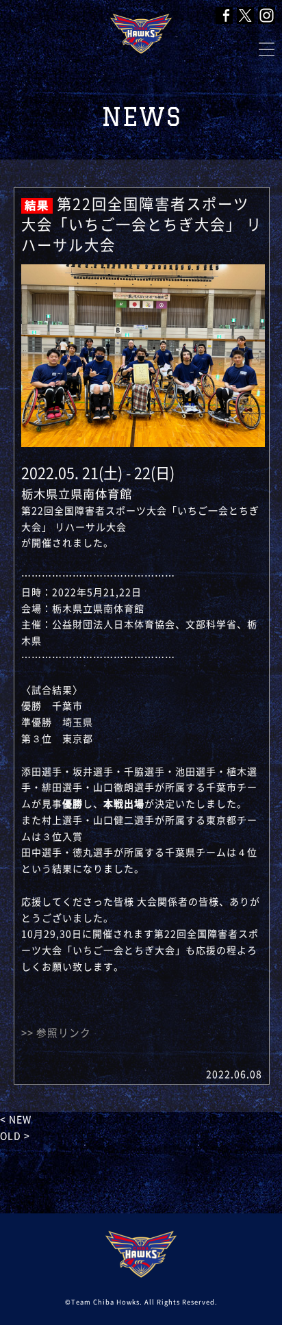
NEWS (141, 117)
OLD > (15, 1136)
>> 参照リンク (56, 1033)
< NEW (15, 1119)
